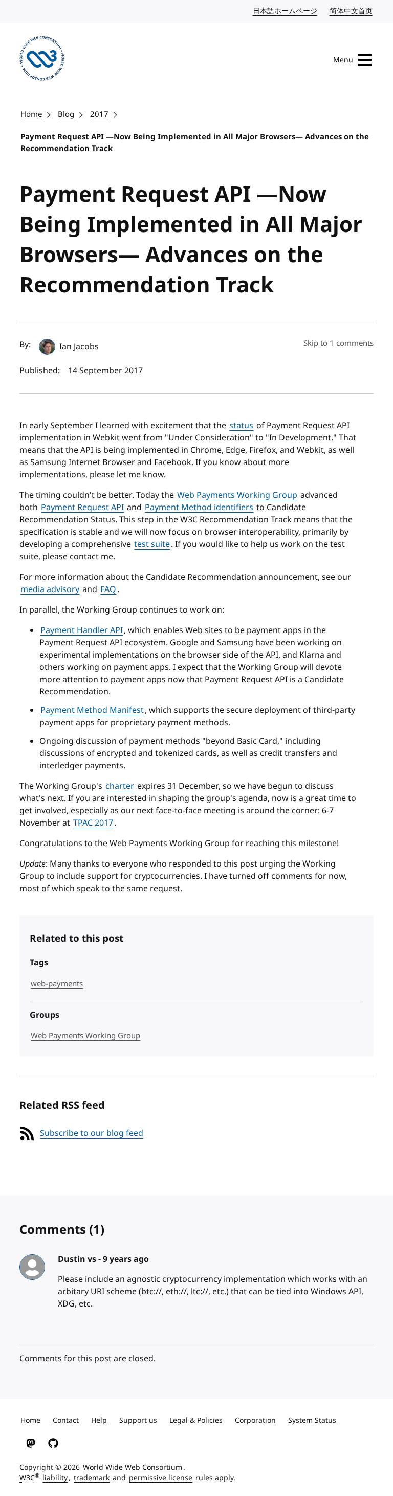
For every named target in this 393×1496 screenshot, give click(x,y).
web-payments (57, 983)
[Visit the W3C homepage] (41, 60)
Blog (66, 114)
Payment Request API (82, 507)
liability (55, 1477)
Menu (343, 60)
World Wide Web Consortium (132, 1467)
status (241, 425)
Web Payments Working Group (237, 495)
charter (119, 786)
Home (31, 114)
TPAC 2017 (93, 823)
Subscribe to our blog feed (91, 1133)
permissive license (160, 1477)
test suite (152, 544)
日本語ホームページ (285, 11)
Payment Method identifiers (199, 507)
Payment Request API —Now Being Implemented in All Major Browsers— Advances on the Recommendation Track (194, 142)
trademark (92, 1477)
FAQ (108, 589)
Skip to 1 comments (338, 343)
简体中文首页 (352, 11)
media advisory (49, 589)
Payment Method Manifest (92, 710)
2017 (99, 114)
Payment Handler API (81, 630)
